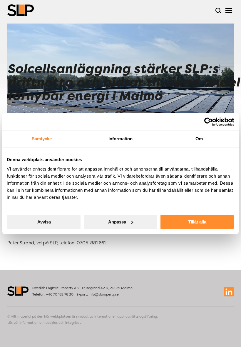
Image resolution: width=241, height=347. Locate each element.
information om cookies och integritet (50, 322)
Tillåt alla (197, 221)
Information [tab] (120, 138)
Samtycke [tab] (42, 138)
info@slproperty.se (104, 294)
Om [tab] (199, 138)
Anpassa (117, 221)
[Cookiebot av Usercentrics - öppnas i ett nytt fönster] (208, 121)
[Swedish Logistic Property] (20, 10)
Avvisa (44, 221)
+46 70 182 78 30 (59, 294)
